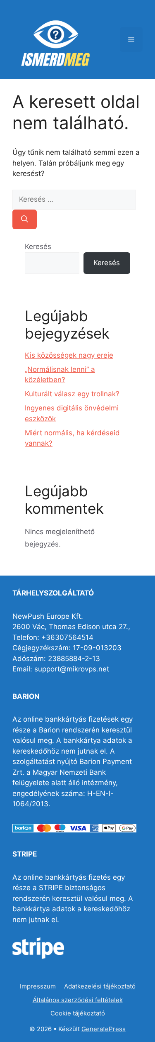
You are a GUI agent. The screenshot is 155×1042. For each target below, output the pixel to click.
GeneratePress (103, 1029)
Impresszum (38, 986)
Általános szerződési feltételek (78, 1000)
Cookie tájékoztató (77, 1013)
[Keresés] (24, 219)
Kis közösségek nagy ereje (69, 355)
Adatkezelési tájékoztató (100, 986)
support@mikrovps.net (71, 669)
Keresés (38, 246)
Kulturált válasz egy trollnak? (72, 394)
